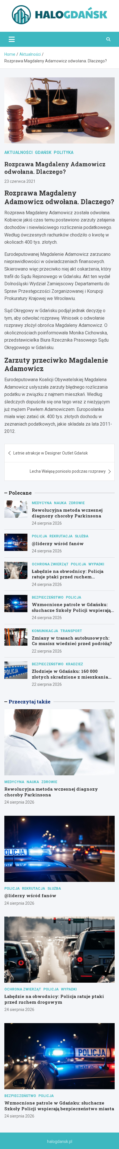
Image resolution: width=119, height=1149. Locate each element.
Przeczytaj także (30, 701)
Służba (81, 536)
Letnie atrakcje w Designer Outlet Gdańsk (50, 453)
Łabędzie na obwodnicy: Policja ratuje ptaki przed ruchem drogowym (67, 576)
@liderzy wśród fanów (58, 543)
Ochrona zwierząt (50, 564)
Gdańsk (43, 152)
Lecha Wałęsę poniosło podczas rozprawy (68, 471)
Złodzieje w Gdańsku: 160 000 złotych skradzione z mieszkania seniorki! (70, 676)
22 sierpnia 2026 (47, 651)
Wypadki (96, 564)
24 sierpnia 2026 (47, 523)
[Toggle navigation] (11, 39)
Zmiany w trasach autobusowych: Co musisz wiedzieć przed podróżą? (72, 641)
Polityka (63, 152)
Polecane (20, 492)
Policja (39, 536)
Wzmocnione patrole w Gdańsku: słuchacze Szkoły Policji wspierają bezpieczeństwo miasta (71, 610)
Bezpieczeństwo (48, 597)
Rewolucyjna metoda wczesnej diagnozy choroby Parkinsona (67, 513)
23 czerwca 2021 (20, 181)
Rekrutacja (60, 536)
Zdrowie (77, 503)
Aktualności (18, 152)
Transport (71, 631)
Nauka (60, 503)
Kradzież (74, 664)
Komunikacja (45, 631)
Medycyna (42, 503)
